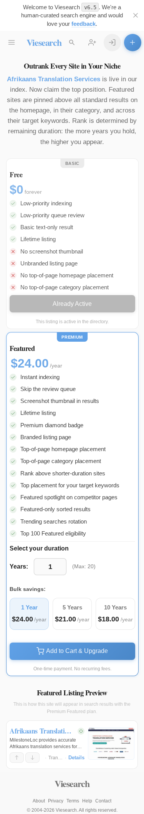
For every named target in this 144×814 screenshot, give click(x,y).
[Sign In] (112, 42)
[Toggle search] (72, 42)
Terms (72, 801)
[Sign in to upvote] (17, 757)
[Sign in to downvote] (32, 757)
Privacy (55, 801)
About (39, 801)
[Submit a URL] (132, 42)
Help (87, 801)
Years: (19, 566)
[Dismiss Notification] (135, 15)
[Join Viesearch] (92, 42)
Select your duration (39, 548)
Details (76, 757)
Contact (103, 801)
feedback (83, 23)
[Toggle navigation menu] (11, 42)
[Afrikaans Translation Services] (111, 743)
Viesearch (43, 42)
